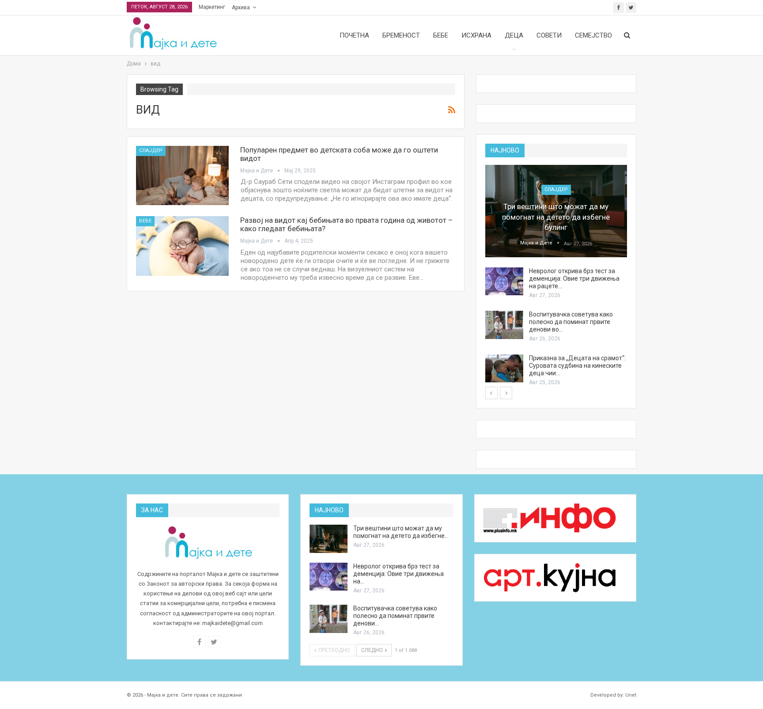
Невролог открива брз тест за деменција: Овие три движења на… (398, 574)
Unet (630, 695)
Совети (549, 35)
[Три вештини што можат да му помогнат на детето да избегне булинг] (556, 211)
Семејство (593, 35)
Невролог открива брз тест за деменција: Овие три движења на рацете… (574, 278)
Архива (241, 7)
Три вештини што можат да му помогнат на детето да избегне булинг (556, 217)
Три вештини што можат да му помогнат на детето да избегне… (401, 532)
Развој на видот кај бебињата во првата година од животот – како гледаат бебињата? (346, 224)
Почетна (354, 35)
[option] (556, 276)
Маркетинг (212, 7)
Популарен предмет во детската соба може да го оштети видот (339, 154)
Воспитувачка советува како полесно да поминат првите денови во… (571, 322)
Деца (514, 35)
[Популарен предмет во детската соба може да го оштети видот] (182, 175)
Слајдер (150, 150)
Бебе (440, 35)
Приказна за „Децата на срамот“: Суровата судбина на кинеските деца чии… (577, 365)
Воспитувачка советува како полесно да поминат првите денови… (395, 616)
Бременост (401, 35)
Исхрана (476, 35)
